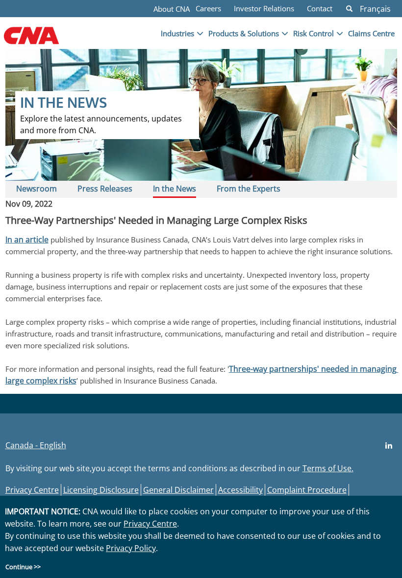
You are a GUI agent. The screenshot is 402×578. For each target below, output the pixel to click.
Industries (177, 33)
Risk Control (313, 33)
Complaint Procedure (307, 489)
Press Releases (104, 188)
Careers (208, 8)
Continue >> (23, 566)
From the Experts (248, 188)
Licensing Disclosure (101, 489)
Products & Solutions (243, 33)
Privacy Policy (131, 548)
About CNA (171, 9)
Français (375, 8)
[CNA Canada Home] (47, 40)
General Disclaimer (178, 489)
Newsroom (36, 188)
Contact (319, 8)
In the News (174, 188)
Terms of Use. (327, 468)
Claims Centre (371, 33)
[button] (349, 8)
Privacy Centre (32, 489)
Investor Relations (264, 8)
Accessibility (240, 489)
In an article (27, 239)
